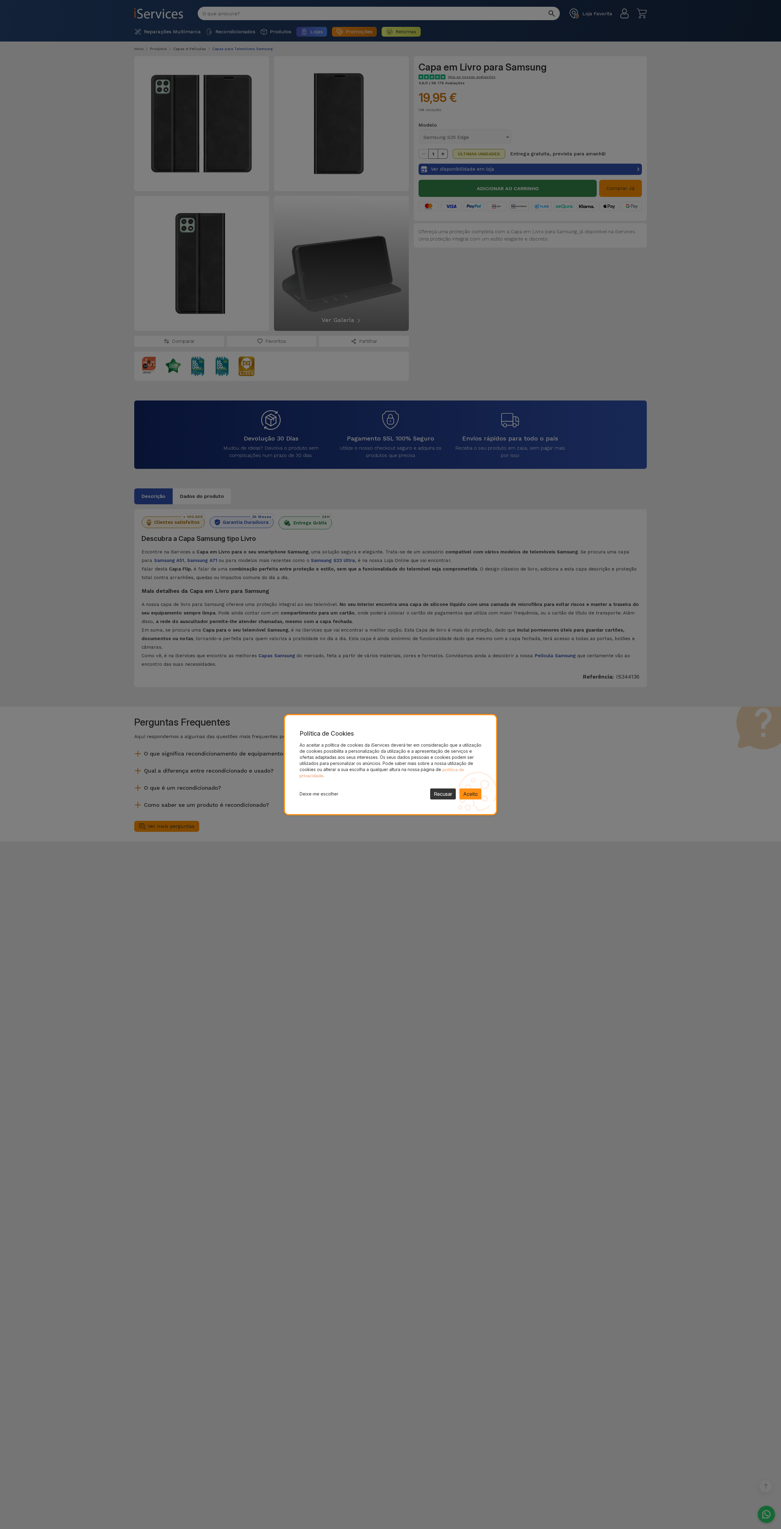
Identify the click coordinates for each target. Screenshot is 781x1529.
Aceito (470, 794)
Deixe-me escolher (319, 793)
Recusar (443, 794)
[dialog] (390, 764)
